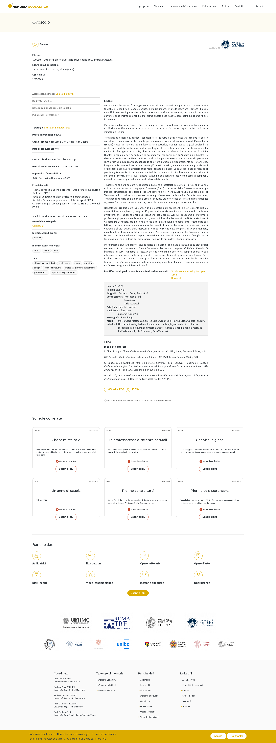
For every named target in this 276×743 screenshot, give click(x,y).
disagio (37, 268)
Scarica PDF (117, 389)
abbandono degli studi (44, 263)
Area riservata (188, 680)
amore (77, 263)
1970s (37, 250)
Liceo (174, 274)
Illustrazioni (145, 690)
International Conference (183, 6)
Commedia (38, 226)
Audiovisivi (145, 680)
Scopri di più (66, 468)
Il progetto (142, 6)
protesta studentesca (85, 268)
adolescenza (64, 263)
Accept (218, 736)
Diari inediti (145, 685)
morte (68, 268)
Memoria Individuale (107, 685)
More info (100, 738)
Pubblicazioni (209, 6)
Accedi (259, 6)
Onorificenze (146, 701)
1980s (46, 250)
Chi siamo (159, 6)
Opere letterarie (148, 712)
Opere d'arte (146, 706)
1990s (56, 250)
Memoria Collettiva (107, 680)
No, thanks (236, 736)
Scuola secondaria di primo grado (189, 271)
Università (176, 278)
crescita (88, 263)
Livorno (37, 238)
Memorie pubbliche (149, 696)
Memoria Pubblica (106, 690)
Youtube (186, 706)
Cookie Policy (188, 696)
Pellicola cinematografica (57, 127)
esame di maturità (53, 268)
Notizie (225, 6)
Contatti (239, 6)
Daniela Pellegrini (64, 94)
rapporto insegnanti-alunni (64, 272)
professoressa (40, 272)
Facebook (186, 701)
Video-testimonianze (149, 717)
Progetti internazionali (192, 685)
